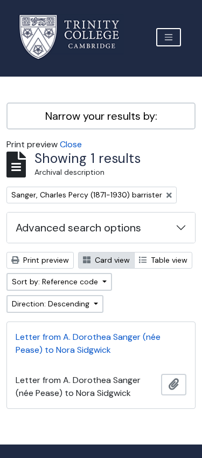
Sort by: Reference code (56, 281)
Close (71, 144)
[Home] (76, 37)
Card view (111, 260)
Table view (168, 260)
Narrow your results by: (101, 116)
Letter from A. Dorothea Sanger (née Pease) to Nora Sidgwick (88, 343)
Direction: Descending (52, 304)
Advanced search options (78, 228)
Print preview (45, 260)
